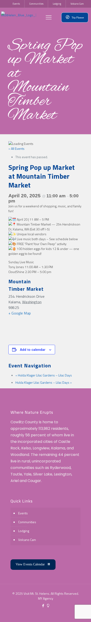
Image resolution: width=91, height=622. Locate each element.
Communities (27, 521)
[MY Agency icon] (48, 605)
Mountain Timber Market (26, 285)
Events (23, 513)
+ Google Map (19, 313)
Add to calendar (32, 349)
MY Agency (45, 598)
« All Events (16, 148)
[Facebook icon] (43, 605)
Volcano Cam (27, 539)
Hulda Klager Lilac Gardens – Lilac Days (43, 375)
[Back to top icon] (81, 612)
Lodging (23, 530)
